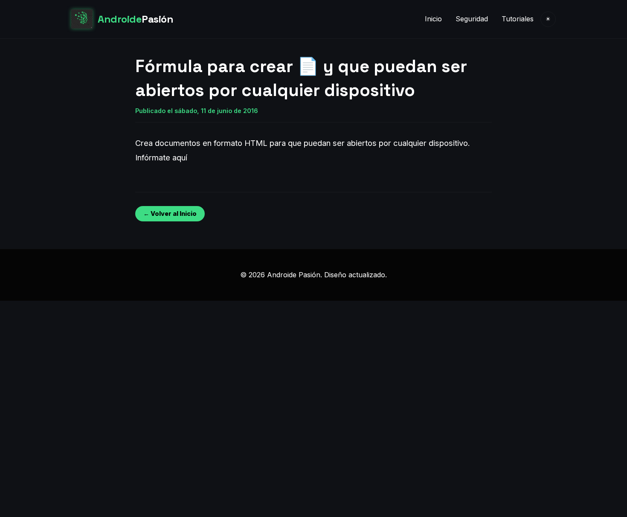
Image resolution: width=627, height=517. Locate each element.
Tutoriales (518, 19)
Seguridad (472, 19)
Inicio (433, 19)
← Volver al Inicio (170, 213)
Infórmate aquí (161, 157)
